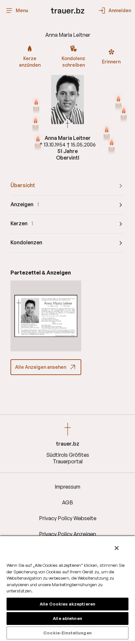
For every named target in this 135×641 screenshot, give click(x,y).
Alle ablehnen (67, 618)
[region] (67, 588)
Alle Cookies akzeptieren (67, 604)
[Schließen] (116, 548)
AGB (67, 502)
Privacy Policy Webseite (67, 518)
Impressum (67, 486)
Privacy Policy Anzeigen (67, 534)
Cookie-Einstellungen (67, 632)
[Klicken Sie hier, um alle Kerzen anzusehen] (106, 134)
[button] (45, 315)
